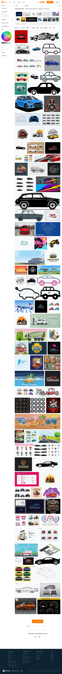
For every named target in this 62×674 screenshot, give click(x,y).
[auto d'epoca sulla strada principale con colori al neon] (40, 243)
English (52, 654)
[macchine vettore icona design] (50, 77)
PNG (23, 27)
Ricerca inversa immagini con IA (13, 663)
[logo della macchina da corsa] (53, 257)
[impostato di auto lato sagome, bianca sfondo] (40, 450)
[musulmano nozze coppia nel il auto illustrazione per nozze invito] (21, 348)
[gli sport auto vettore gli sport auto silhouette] (37, 134)
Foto (10, 2)
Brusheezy (10, 654)
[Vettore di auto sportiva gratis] (26, 606)
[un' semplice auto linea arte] (44, 89)
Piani (39, 2)
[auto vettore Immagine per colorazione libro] (18, 561)
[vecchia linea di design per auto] (46, 574)
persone (45, 27)
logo (54, 27)
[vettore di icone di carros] (51, 119)
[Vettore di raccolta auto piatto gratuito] (28, 158)
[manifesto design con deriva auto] (19, 436)
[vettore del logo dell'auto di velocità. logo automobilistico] (52, 148)
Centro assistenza (39, 654)
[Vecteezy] (3, 2)
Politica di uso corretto (55, 670)
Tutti (3, 13)
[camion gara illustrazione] (54, 243)
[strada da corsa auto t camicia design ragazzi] (36, 362)
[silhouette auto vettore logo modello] (34, 77)
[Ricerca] (56, 5)
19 (43, 626)
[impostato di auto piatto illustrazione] (31, 436)
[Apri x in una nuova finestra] (20, 670)
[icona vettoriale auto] (51, 49)
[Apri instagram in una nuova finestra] (14, 670)
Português (52, 656)
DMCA (24, 655)
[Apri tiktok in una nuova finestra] (18, 670)
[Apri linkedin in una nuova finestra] (15, 670)
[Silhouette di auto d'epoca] (22, 492)
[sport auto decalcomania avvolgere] (48, 184)
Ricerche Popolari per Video (26, 662)
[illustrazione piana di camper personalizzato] (37, 348)
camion (33, 27)
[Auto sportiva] (25, 229)
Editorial (19, 2)
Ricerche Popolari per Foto (27, 660)
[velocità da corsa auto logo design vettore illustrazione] (28, 561)
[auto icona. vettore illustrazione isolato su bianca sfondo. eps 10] (20, 148)
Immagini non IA (5, 16)
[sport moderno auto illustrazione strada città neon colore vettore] (54, 348)
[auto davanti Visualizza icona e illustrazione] (28, 119)
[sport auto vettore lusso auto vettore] (36, 49)
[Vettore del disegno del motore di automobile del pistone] (21, 89)
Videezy (9, 656)
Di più (24, 2)
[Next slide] (58, 28)
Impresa (9, 658)
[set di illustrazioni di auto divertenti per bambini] (34, 521)
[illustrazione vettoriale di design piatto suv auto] (37, 169)
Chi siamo (37, 656)
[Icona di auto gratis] (29, 63)
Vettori (5, 2)
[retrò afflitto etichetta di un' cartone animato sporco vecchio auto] (47, 392)
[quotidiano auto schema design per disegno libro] (27, 590)
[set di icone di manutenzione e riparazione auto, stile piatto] (54, 450)
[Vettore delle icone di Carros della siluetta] (25, 184)
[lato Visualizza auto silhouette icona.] (46, 464)
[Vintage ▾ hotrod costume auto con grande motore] (32, 270)
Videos (14, 2)
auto (37, 27)
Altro (51, 661)
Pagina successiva (37, 621)
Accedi (57, 2)
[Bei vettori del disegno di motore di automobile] (48, 229)
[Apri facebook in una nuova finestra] (12, 670)
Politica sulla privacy (48, 670)
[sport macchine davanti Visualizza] (21, 36)
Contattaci (38, 655)
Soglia (2, 47)
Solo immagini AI (5, 15)
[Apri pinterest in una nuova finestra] (17, 670)
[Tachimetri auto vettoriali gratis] (48, 606)
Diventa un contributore (38, 659)
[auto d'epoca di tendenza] (52, 506)
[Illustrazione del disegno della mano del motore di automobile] (54, 169)
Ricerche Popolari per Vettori (26, 659)
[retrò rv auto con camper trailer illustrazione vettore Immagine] (22, 321)
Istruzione (9, 659)
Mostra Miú (51, 19)
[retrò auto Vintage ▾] (29, 215)
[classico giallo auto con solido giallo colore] (53, 134)
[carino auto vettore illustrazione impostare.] (54, 306)
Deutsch (52, 658)
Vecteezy (9, 655)
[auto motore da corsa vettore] (53, 405)
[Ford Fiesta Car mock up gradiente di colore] (50, 590)
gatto (50, 27)
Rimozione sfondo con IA (12, 664)
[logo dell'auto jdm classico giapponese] (21, 521)
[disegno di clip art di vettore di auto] (52, 63)
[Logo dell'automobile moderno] (24, 243)
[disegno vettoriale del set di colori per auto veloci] (23, 574)
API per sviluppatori (11, 661)
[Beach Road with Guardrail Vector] (21, 270)
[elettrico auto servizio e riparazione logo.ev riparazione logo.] (22, 362)
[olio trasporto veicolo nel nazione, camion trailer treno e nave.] (49, 270)
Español (52, 655)
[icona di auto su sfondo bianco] (50, 293)
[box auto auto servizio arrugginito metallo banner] (52, 362)
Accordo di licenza (26, 654)
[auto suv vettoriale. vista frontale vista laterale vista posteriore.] (35, 148)
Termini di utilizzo (42, 670)
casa (41, 27)
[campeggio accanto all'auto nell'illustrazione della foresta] (50, 479)
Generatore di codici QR (12, 666)
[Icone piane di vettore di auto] (49, 535)
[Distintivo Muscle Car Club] (22, 134)
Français (52, 659)
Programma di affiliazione (27, 656)
